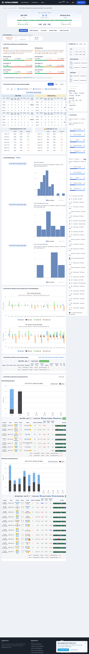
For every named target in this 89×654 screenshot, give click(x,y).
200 (80, 100)
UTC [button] (67, 2)
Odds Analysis (34, 30)
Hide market (73, 88)
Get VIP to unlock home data (18, 163)
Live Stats (44, 30)
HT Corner (61, 376)
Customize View (44, 361)
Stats (80, 44)
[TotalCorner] (10, 2)
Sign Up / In (81, 2)
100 (77, 100)
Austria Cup (38, 89)
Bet (77, 44)
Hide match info (74, 86)
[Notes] (80, 13)
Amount (71, 98)
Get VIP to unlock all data (34, 92)
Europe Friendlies (24, 89)
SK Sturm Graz (65, 15)
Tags (72, 105)
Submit (71, 109)
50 (73, 100)
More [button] (42, 2)
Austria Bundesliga (52, 89)
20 (70, 100)
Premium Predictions (36, 644)
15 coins (71, 95)
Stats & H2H (23, 30)
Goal (56, 84)
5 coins (76, 93)
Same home (35, 361)
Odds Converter (64, 30)
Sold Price (71, 91)
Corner (50, 84)
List (85, 44)
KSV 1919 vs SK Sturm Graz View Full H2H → (52, 357)
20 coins (78, 95)
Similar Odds (53, 30)
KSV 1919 (24, 15)
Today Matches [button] (25, 2)
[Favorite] (77, 13)
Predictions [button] (35, 2)
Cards (61, 84)
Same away (35, 496)
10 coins (81, 93)
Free (70, 93)
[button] (73, 2)
